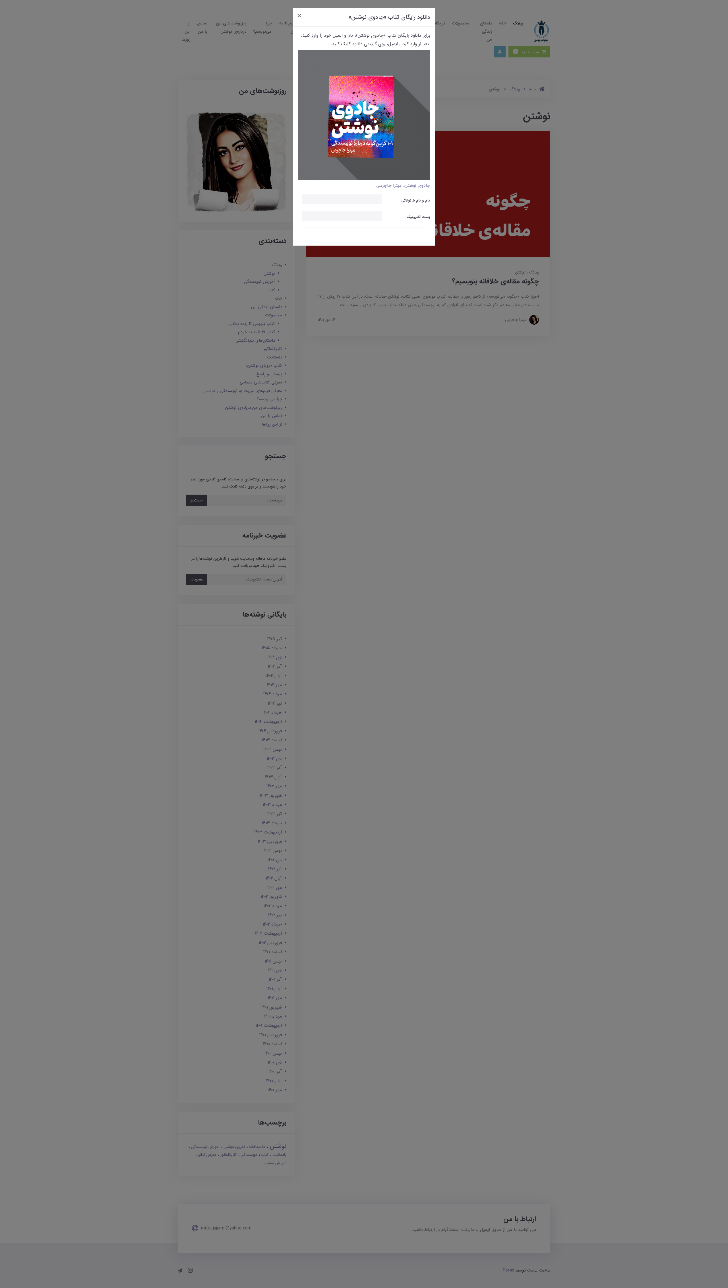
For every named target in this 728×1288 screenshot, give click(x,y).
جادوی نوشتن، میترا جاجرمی (403, 185)
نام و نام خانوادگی (415, 200)
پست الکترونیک (418, 216)
